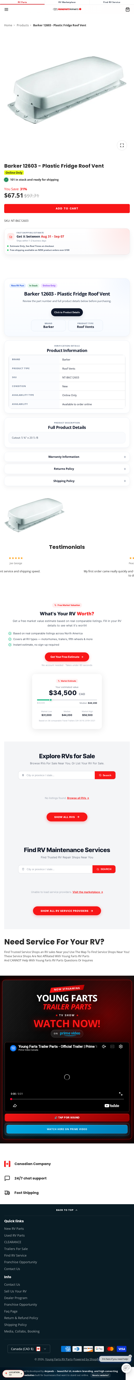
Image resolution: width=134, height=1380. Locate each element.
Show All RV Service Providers (64, 910)
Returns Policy (64, 469)
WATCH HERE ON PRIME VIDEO (67, 1129)
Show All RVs (64, 817)
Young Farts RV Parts (59, 1359)
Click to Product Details (67, 312)
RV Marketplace (67, 2)
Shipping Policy (64, 481)
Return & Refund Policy (21, 1318)
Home (8, 25)
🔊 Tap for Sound (67, 1117)
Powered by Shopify (86, 1359)
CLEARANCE (12, 1242)
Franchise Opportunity (20, 1262)
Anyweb (49, 1371)
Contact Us (12, 1269)
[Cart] (127, 9)
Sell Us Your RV (15, 1291)
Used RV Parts (14, 1235)
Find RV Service (111, 2)
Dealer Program (15, 1298)
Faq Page (10, 1311)
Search (105, 869)
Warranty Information (63, 457)
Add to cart (67, 208)
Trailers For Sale (16, 1249)
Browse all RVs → (78, 798)
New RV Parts (14, 1228)
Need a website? (100, 1375)
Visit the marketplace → (88, 892)
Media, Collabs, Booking (22, 1331)
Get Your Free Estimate (64, 656)
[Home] (67, 9)
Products (23, 25)
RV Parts (22, 2)
